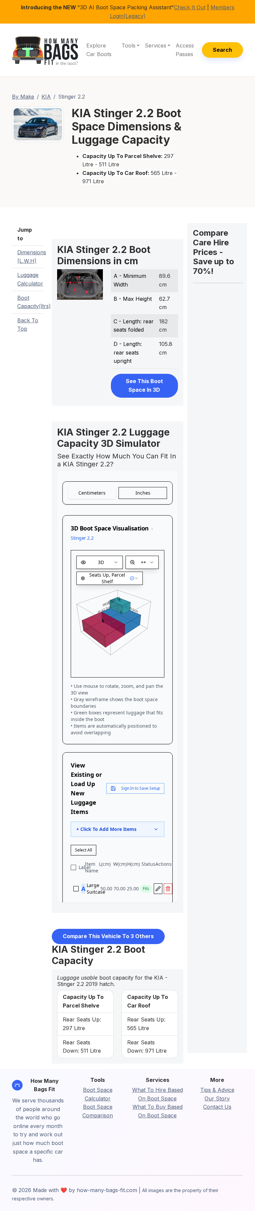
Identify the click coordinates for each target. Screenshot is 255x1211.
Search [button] (222, 49)
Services (155, 45)
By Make (23, 96)
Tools (128, 45)
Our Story (217, 1098)
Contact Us (217, 1106)
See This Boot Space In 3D (144, 385)
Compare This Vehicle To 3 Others (108, 936)
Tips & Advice (217, 1090)
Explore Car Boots (99, 49)
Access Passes (185, 49)
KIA (46, 96)
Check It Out (190, 7)
